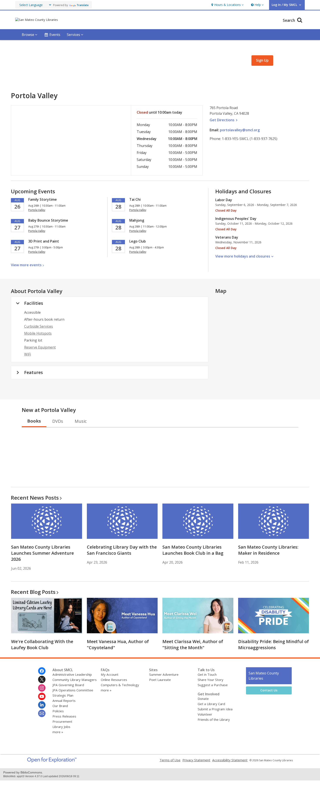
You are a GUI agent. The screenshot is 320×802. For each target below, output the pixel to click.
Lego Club (137, 241)
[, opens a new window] (52, 761)
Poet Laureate (160, 679)
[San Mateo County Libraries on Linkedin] (41, 705)
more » (57, 732)
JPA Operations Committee (72, 690)
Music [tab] (81, 421)
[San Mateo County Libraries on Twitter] (41, 679)
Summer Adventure (164, 674)
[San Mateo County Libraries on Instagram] (41, 688)
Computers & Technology (120, 685)
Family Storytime (42, 199)
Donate (203, 698)
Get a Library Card (211, 704)
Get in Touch (207, 674)
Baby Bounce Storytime (48, 220)
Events (54, 34)
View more (26, 265)
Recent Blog (33, 591)
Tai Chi (135, 199)
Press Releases (64, 716)
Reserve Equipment (40, 347)
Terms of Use (170, 760)
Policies (58, 711)
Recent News (35, 497)
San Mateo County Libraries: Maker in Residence (268, 550)
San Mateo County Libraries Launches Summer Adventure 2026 (42, 553)
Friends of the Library (214, 719)
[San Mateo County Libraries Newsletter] (41, 713)
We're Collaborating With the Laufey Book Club (42, 644)
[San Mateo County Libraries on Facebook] (41, 671)
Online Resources (114, 679)
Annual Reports (64, 700)
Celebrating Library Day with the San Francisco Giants (122, 550)
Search (289, 20)
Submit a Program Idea (215, 709)
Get (224, 120)
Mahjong (136, 220)
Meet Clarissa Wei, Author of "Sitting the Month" (192, 644)
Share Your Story (210, 679)
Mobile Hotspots (38, 333)
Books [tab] (34, 421)
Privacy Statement (196, 760)
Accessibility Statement (230, 760)
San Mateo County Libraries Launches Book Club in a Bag (192, 550)
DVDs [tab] (57, 421)
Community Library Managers (74, 679)
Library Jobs (61, 726)
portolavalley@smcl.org (240, 130)
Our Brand (60, 706)
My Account (109, 674)
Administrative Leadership (72, 674)
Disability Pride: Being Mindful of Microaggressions (273, 644)
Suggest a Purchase (213, 685)
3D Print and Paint (43, 241)
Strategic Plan (62, 695)
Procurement (62, 721)
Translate (83, 5)
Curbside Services (38, 326)
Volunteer (205, 714)
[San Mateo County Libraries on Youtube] (41, 696)
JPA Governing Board (68, 685)
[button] (227, 5)
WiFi (27, 354)
